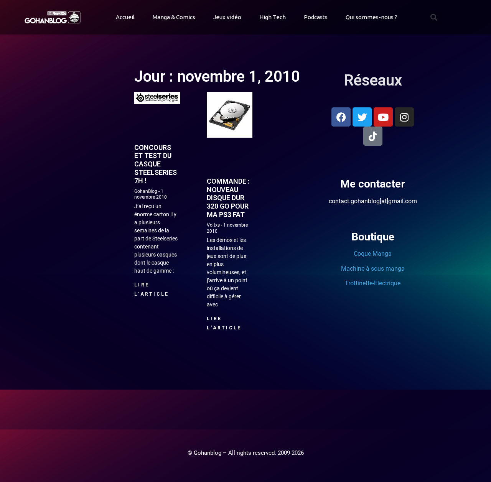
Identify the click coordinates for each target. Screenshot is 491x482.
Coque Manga (373, 253)
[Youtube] (383, 117)
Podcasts (316, 17)
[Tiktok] (372, 136)
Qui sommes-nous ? (371, 17)
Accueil (125, 17)
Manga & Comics (174, 17)
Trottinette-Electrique (372, 283)
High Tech (272, 17)
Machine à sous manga (373, 268)
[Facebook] (341, 117)
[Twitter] (362, 117)
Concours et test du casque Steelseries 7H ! (155, 163)
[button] (434, 17)
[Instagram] (404, 117)
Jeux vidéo (227, 17)
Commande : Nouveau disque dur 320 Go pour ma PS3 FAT (228, 197)
